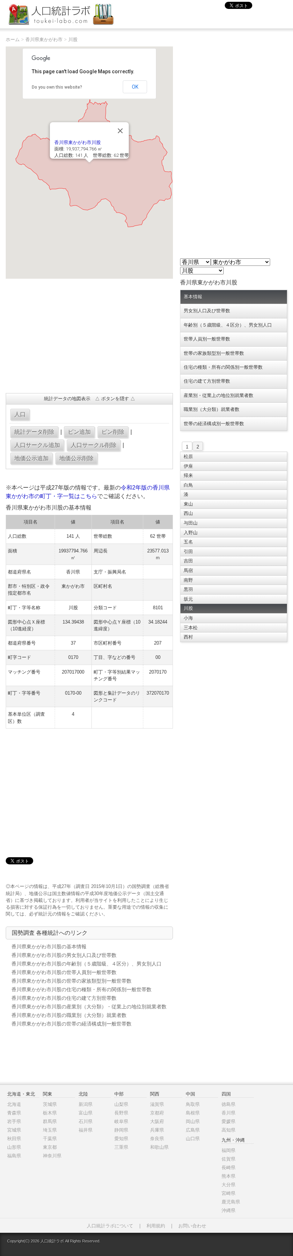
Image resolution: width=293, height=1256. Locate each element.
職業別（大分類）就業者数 (211, 409)
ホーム (13, 39)
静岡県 (121, 1130)
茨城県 (50, 1104)
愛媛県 (228, 1121)
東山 (188, 504)
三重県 (121, 1147)
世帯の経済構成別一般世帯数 (214, 423)
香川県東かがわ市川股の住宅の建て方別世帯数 (63, 998)
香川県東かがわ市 (44, 39)
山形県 (14, 1147)
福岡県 (228, 1150)
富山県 (86, 1113)
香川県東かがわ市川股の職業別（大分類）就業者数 (68, 1015)
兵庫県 (157, 1130)
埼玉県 (50, 1130)
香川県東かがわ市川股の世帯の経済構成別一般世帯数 (71, 1024)
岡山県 (193, 1121)
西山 (188, 513)
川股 (73, 39)
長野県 (121, 1113)
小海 (188, 618)
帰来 (188, 475)
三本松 (191, 627)
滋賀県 (157, 1104)
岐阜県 (121, 1121)
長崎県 (228, 1167)
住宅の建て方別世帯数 (207, 381)
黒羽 (188, 589)
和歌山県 (159, 1147)
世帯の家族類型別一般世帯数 (214, 353)
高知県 (228, 1130)
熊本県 (228, 1176)
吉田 (188, 561)
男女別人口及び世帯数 (207, 310)
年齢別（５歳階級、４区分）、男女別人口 (228, 325)
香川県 (228, 1113)
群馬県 (50, 1121)
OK (135, 87)
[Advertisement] (89, 336)
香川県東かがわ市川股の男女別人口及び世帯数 (63, 955)
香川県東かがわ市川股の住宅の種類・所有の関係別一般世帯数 (81, 989)
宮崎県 (228, 1193)
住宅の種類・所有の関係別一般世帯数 (223, 367)
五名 (188, 542)
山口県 (193, 1138)
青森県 (14, 1113)
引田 (188, 551)
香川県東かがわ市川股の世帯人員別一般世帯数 (63, 972)
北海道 (14, 1104)
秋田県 (14, 1138)
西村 (188, 637)
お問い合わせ (192, 1225)
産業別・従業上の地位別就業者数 (218, 395)
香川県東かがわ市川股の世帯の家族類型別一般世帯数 (71, 981)
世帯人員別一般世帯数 (207, 339)
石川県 (86, 1121)
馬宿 (188, 570)
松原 (188, 456)
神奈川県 (52, 1155)
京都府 (157, 1113)
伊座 (188, 466)
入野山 (191, 532)
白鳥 (188, 485)
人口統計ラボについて (110, 1225)
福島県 (14, 1155)
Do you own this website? (57, 87)
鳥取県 (193, 1104)
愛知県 (121, 1138)
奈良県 (157, 1138)
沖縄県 (228, 1210)
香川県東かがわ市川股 (77, 142)
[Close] (120, 130)
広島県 (193, 1130)
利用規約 (155, 1225)
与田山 (191, 523)
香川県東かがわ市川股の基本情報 (48, 946)
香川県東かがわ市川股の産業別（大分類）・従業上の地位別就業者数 (89, 1006)
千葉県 (50, 1138)
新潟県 (86, 1104)
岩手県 (14, 1121)
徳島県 (228, 1104)
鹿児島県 (231, 1202)
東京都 (50, 1147)
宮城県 (14, 1130)
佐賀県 (228, 1159)
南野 (188, 580)
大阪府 (157, 1121)
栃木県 (50, 1113)
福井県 (86, 1130)
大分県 (228, 1184)
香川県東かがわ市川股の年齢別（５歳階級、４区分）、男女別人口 (86, 964)
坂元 (188, 599)
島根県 (193, 1113)
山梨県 (121, 1104)
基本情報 (193, 296)
